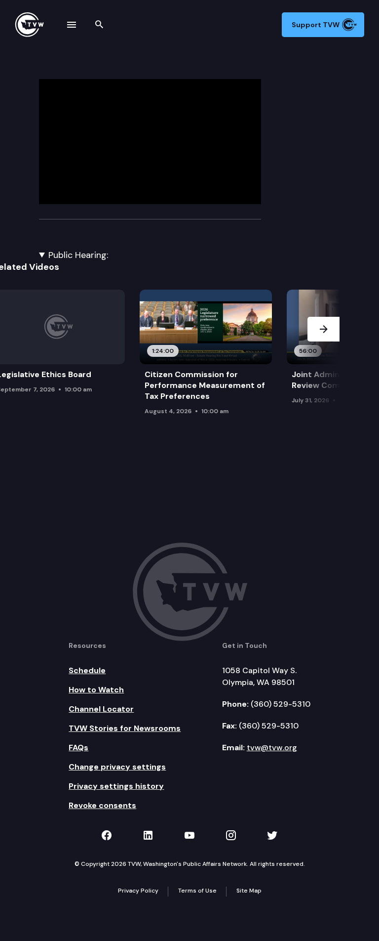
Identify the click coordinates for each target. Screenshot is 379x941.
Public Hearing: (78, 255)
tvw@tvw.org (272, 747)
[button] (323, 360)
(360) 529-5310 (280, 704)
